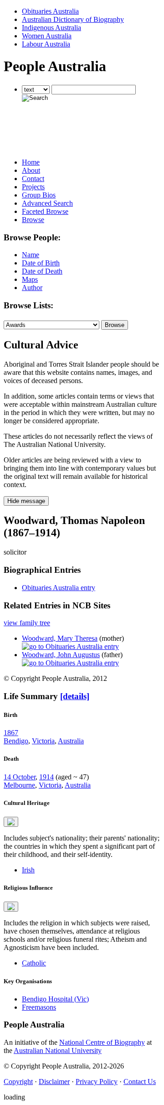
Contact (33, 178)
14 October (20, 777)
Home (31, 162)
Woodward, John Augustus (61, 655)
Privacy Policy (97, 1081)
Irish (28, 870)
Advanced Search (47, 203)
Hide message (26, 501)
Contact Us (139, 1081)
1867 (11, 733)
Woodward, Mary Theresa (59, 638)
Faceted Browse (45, 211)
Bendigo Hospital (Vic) (55, 999)
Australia (71, 741)
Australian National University (58, 1050)
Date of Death (42, 271)
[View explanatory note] (11, 822)
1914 (46, 777)
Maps (30, 279)
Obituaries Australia (50, 11)
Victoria (43, 741)
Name (30, 255)
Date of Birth (41, 263)
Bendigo (16, 741)
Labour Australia (46, 44)
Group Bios (39, 195)
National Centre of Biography (102, 1042)
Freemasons (39, 1007)
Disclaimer (54, 1081)
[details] (74, 696)
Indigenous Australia (51, 27)
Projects (33, 187)
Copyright (18, 1081)
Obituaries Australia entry (58, 587)
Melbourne (19, 785)
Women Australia (47, 36)
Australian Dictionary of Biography (73, 19)
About (31, 170)
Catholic (34, 963)
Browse (33, 219)
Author (32, 287)
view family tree (27, 623)
